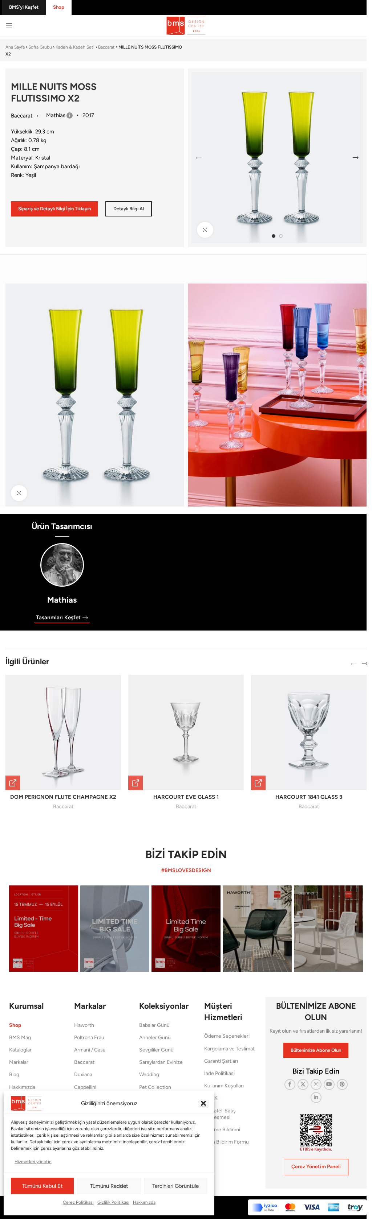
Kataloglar (20, 1050)
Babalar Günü (154, 1025)
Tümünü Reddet (109, 1186)
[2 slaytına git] (281, 236)
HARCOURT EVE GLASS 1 (186, 797)
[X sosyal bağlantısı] (303, 1084)
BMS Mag (20, 1037)
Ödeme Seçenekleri (227, 1036)
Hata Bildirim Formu (226, 1142)
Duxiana (83, 1074)
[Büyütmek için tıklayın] (205, 230)
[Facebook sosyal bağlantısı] (289, 1084)
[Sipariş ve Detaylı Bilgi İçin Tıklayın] (12, 783)
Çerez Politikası (78, 1202)
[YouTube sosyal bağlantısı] (329, 1084)
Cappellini (85, 1087)
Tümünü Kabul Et (42, 1186)
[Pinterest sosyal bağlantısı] (342, 1084)
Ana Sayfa (15, 47)
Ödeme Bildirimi (222, 1130)
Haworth (84, 1025)
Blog (14, 1074)
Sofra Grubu (40, 47)
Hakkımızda (144, 1202)
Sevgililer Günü (156, 1050)
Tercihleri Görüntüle (175, 1186)
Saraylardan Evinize (161, 1062)
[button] (203, 1103)
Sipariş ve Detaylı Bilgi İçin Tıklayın (54, 208)
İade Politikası (219, 1073)
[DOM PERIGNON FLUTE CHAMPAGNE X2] (63, 732)
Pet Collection (155, 1087)
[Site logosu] (186, 25)
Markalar (18, 1062)
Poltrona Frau (89, 1037)
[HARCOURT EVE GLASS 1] (186, 732)
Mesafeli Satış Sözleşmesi (220, 1114)
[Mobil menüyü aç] (9, 25)
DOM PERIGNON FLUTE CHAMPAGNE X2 (63, 797)
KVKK (211, 1098)
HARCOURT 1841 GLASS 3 (308, 797)
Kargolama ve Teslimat (229, 1049)
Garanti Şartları (221, 1061)
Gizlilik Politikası (113, 1202)
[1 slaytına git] (273, 236)
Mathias (62, 600)
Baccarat (106, 47)
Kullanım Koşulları (224, 1086)
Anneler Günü (155, 1037)
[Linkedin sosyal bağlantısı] (316, 1097)
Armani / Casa (89, 1050)
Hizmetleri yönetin (33, 1161)
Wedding (149, 1074)
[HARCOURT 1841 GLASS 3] (309, 732)
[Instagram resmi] (43, 928)
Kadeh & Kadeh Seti (75, 47)
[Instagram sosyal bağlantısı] (316, 1084)
